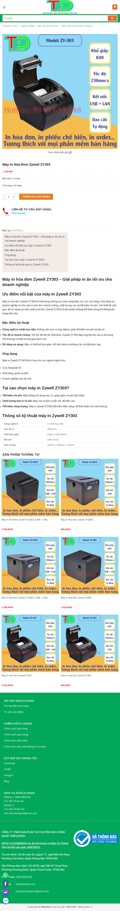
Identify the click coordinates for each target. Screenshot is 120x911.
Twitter (7, 769)
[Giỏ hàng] (115, 7)
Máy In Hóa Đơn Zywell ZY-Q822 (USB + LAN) (25, 519)
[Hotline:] (5, 875)
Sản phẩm (27, 26)
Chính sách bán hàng (16, 728)
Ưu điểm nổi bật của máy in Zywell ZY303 (28, 245)
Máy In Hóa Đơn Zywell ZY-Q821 (77, 519)
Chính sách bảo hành (16, 740)
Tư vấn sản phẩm (13, 712)
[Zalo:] (5, 901)
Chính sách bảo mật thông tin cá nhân (25, 746)
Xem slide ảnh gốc (58, 152)
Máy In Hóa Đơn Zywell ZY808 (76, 597)
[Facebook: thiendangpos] (5, 884)
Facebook (9, 763)
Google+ (8, 775)
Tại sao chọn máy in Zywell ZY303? (25, 259)
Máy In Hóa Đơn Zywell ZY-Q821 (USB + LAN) (25, 597)
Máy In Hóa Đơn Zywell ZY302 (76, 675)
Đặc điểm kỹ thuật (15, 250)
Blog (6, 781)
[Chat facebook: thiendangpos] (5, 892)
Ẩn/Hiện (17, 230)
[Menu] (4, 7)
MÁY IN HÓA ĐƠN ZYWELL (77, 26)
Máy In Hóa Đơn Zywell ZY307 (17, 675)
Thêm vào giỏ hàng (36, 196)
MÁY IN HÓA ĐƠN (47, 26)
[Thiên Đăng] (60, 7)
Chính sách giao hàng (16, 734)
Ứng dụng (10, 255)
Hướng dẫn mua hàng (16, 706)
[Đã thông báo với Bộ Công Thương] (96, 838)
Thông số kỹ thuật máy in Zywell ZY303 (26, 264)
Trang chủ (10, 26)
